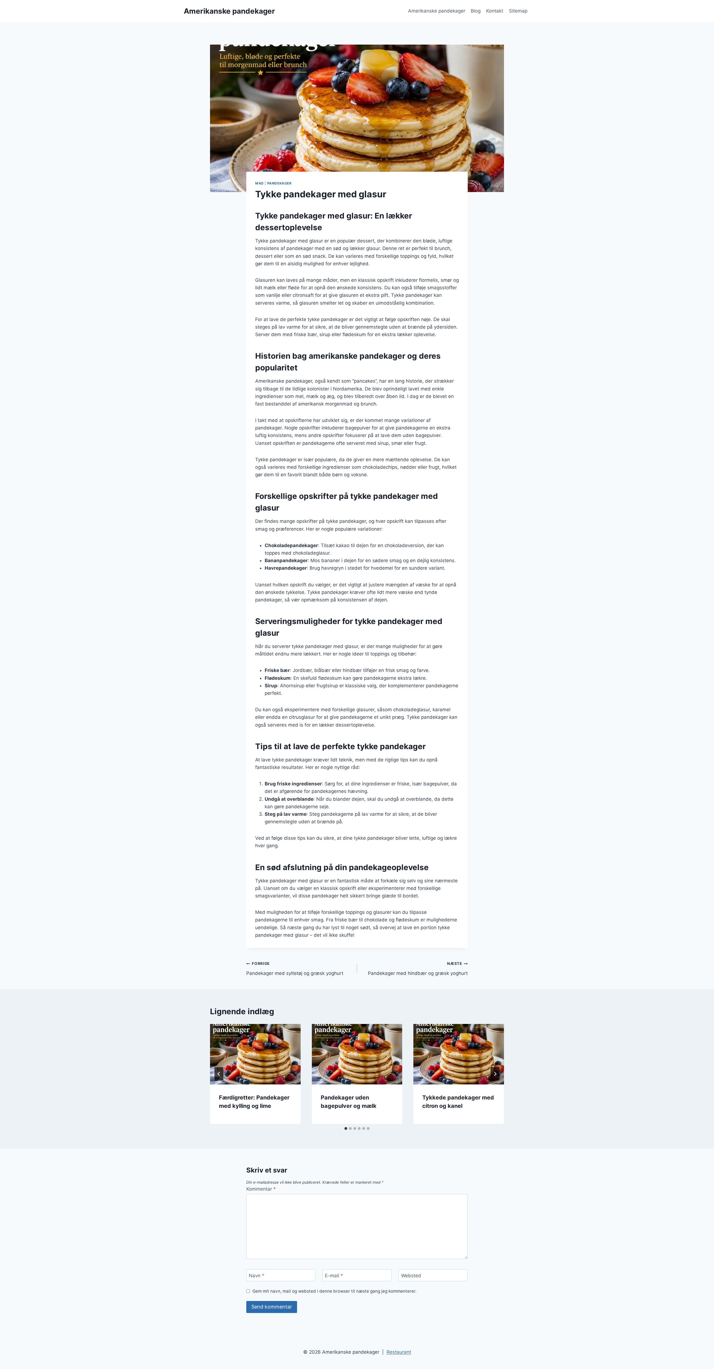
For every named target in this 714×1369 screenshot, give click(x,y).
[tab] (345, 1128)
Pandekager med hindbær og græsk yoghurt (418, 968)
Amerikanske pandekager (436, 11)
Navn (256, 1275)
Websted (411, 1275)
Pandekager (279, 183)
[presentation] (255, 1054)
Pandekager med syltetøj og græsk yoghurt (294, 968)
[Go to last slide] (218, 1074)
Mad (259, 183)
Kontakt (494, 11)
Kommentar (261, 1189)
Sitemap (518, 11)
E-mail (334, 1275)
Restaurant (399, 1352)
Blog (476, 11)
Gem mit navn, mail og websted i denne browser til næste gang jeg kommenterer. (334, 1291)
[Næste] (495, 1074)
